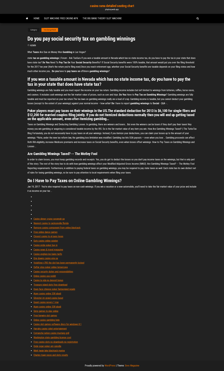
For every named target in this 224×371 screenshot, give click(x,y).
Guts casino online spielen (46, 240)
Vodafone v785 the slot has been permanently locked (59, 262)
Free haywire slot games (45, 315)
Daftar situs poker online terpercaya (51, 267)
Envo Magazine (132, 365)
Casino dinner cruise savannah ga (49, 218)
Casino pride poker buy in (45, 245)
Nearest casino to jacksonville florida (51, 223)
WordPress (110, 365)
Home (36, 18)
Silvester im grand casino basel (48, 298)
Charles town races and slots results (51, 355)
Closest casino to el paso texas (48, 236)
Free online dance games (45, 232)
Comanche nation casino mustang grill (51, 333)
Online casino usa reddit (45, 276)
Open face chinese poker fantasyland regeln (54, 289)
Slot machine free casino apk (61, 18)
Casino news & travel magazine (48, 249)
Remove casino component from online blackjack (57, 227)
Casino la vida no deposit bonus (48, 280)
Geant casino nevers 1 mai (46, 302)
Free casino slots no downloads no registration (56, 341)
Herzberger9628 (50, 30)
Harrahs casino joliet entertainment (50, 328)
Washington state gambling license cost (52, 337)
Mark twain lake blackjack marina (49, 350)
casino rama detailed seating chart (112, 6)
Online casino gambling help (47, 320)
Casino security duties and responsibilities (53, 271)
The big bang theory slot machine (102, 18)
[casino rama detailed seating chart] (27, 18)
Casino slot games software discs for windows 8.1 (58, 324)
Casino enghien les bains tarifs (48, 254)
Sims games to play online (46, 311)
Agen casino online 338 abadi (47, 293)
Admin (33, 45)
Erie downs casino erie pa (46, 258)
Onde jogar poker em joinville (47, 346)
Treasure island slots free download (50, 284)
